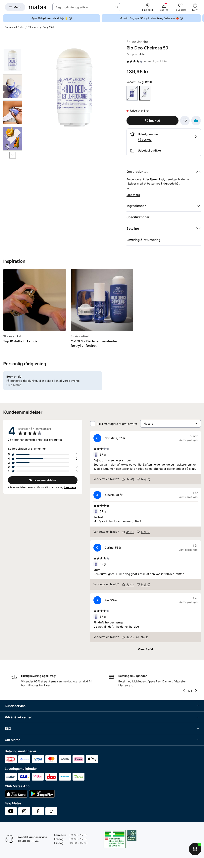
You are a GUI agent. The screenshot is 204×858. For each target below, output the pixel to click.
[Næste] (12, 155)
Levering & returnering (144, 240)
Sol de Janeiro (137, 42)
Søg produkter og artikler (72, 7)
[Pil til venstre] (184, 690)
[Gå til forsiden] (37, 7)
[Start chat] (195, 849)
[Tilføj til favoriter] (185, 120)
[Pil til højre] (201, 18)
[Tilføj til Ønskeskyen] (196, 120)
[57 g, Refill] (144, 93)
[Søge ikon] (117, 7)
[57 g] (132, 93)
